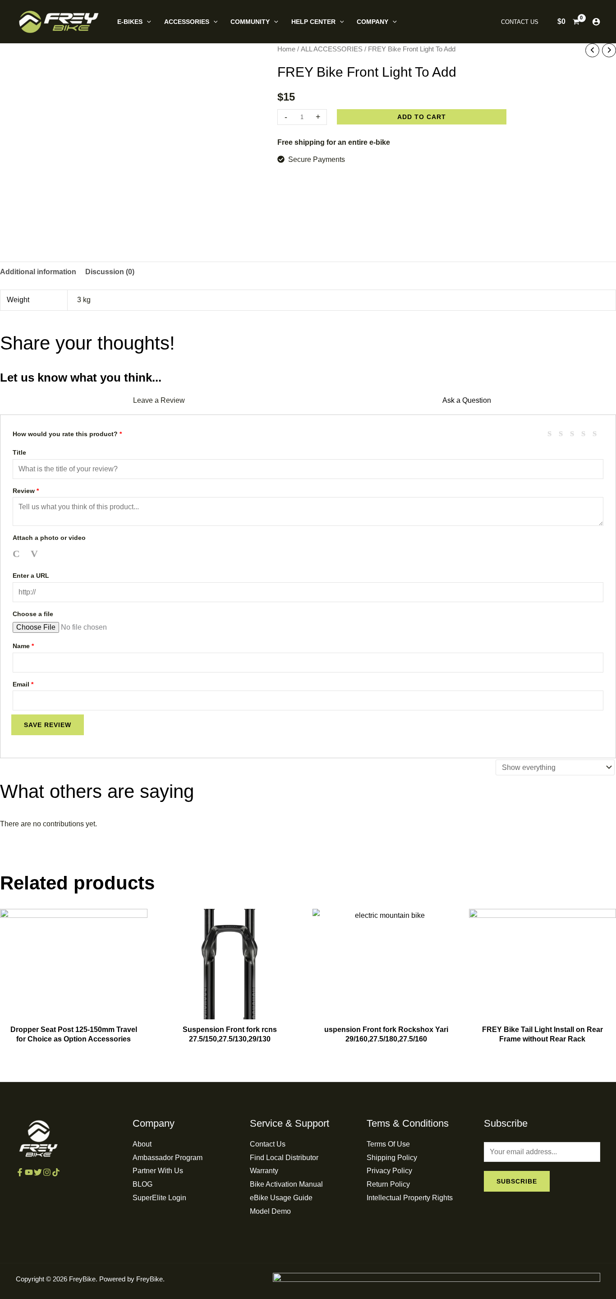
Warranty (264, 1171)
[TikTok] (56, 1172)
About (142, 1144)
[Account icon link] (596, 22)
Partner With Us (158, 1171)
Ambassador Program (167, 1157)
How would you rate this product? (67, 434)
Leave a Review (159, 400)
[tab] (38, 272)
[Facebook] (20, 1172)
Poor (552, 432)
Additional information (38, 272)
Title (19, 452)
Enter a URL (31, 575)
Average (575, 432)
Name (23, 646)
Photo (18, 554)
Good (586, 432)
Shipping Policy (392, 1157)
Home (286, 49)
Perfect (598, 432)
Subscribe (516, 1181)
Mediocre (564, 432)
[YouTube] (29, 1172)
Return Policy (388, 1184)
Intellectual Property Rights (410, 1198)
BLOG (142, 1184)
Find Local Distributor (284, 1157)
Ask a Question (466, 400)
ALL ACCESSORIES (332, 49)
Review (26, 490)
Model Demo (270, 1211)
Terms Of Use (388, 1144)
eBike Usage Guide (281, 1198)
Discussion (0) (109, 272)
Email (23, 684)
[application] (147, 21)
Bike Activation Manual (286, 1184)
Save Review (47, 724)
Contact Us (267, 1144)
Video (36, 554)
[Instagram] (47, 1172)
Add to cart (421, 116)
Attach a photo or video (49, 537)
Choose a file (33, 613)
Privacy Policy (389, 1171)
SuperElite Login (159, 1198)
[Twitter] (38, 1172)
